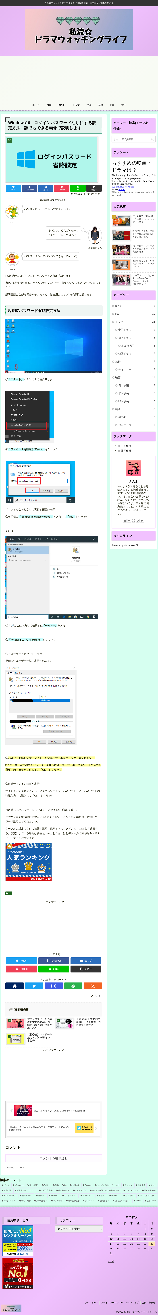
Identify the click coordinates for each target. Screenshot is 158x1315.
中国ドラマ (136, 329)
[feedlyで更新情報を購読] (73, 985)
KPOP (135, 306)
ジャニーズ (136, 425)
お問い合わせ (148, 1302)
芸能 (135, 409)
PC (9, 893)
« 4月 (111, 1261)
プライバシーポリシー (112, 1302)
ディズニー (136, 369)
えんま (133, 481)
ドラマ (135, 321)
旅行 (135, 361)
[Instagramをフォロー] (54, 985)
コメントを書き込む (54, 1158)
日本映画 (136, 385)
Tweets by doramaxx (123, 545)
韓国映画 (136, 401)
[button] (152, 139)
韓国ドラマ (136, 353)
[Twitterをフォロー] (34, 985)
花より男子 (138, 345)
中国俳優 (126, 445)
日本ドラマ (136, 337)
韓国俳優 (126, 450)
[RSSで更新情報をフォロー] (93, 985)
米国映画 (136, 393)
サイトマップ (132, 1302)
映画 (135, 377)
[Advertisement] (79, 77)
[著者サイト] (14, 985)
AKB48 (136, 417)
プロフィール (91, 1302)
